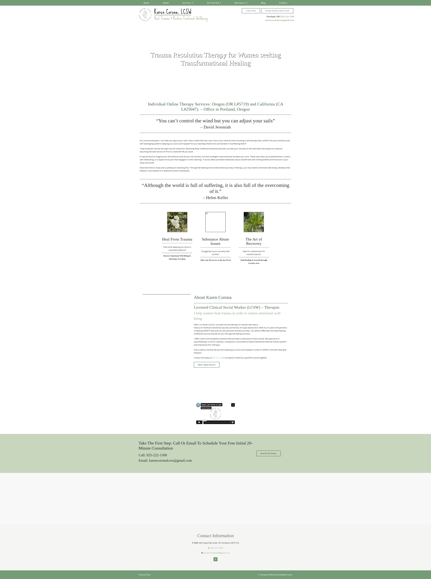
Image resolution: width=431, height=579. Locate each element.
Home (147, 3)
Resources (240, 3)
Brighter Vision (285, 574)
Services (186, 3)
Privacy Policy (145, 574)
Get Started (213, 3)
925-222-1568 (287, 16)
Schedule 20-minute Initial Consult (277, 11)
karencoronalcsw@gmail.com (279, 20)
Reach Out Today (269, 453)
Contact (283, 3)
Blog (263, 3)
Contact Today (251, 11)
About (166, 3)
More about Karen (206, 365)
